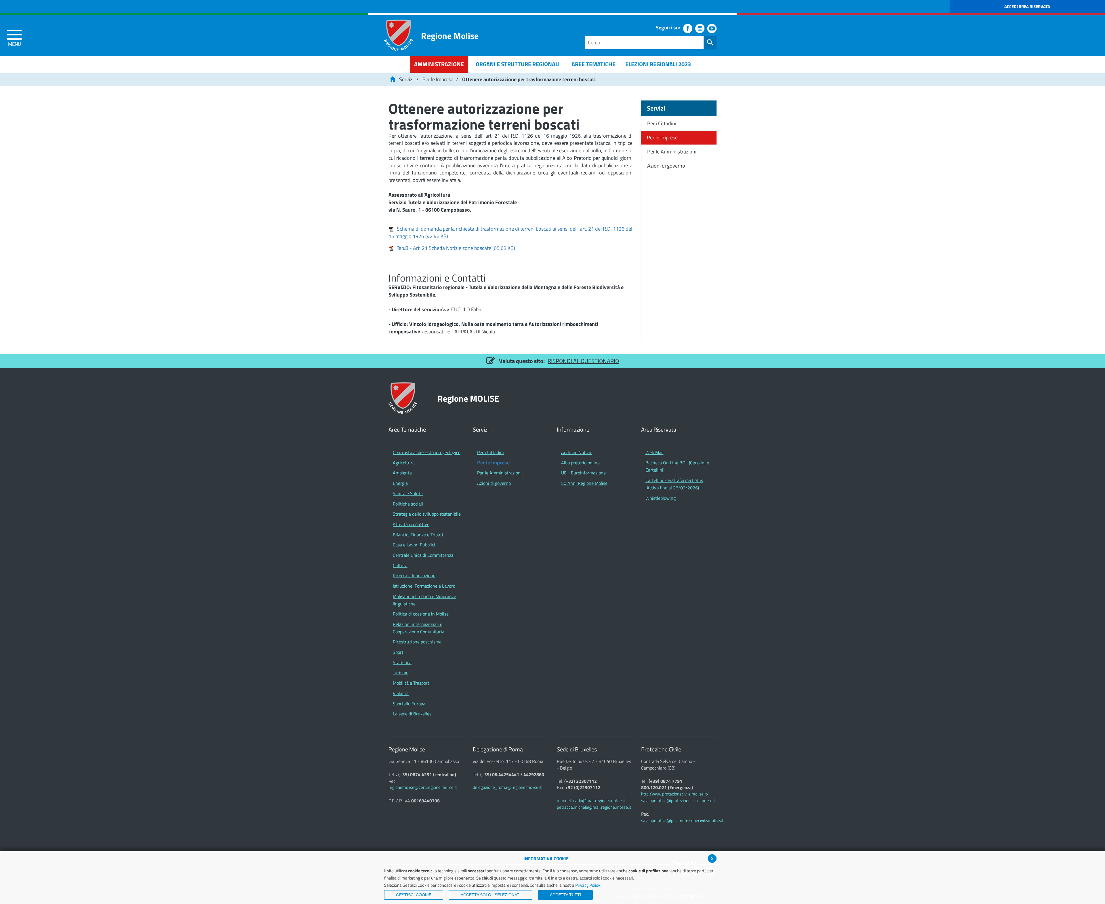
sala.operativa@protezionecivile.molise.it (678, 800)
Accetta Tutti (565, 894)
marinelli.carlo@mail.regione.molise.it (591, 800)
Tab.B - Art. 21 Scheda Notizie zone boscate (456, 248)
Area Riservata (658, 430)
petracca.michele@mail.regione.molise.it (594, 807)
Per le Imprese (437, 79)
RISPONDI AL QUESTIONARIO (583, 360)
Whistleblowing (660, 498)
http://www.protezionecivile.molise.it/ (674, 794)
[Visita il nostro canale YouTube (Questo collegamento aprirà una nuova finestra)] (712, 28)
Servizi (406, 79)
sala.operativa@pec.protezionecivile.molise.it (682, 820)
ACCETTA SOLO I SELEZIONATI (491, 894)
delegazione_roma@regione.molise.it (507, 787)
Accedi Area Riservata (1027, 6)
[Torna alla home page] (392, 79)
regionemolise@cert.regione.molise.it (422, 787)
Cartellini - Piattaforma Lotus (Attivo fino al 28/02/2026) (674, 484)
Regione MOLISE (468, 398)
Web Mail (654, 452)
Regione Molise (450, 35)
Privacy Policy (587, 885)
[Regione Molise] (398, 35)
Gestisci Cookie (413, 894)
